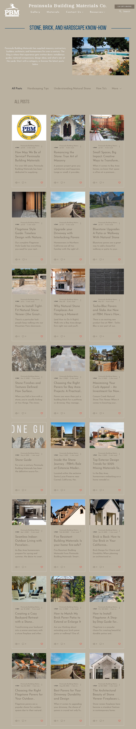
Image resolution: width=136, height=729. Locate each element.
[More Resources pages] (104, 12)
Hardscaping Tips (38, 88)
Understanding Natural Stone (72, 88)
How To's (101, 88)
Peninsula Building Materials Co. (68, 5)
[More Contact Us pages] (82, 12)
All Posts (17, 88)
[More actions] (42, 146)
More (115, 88)
